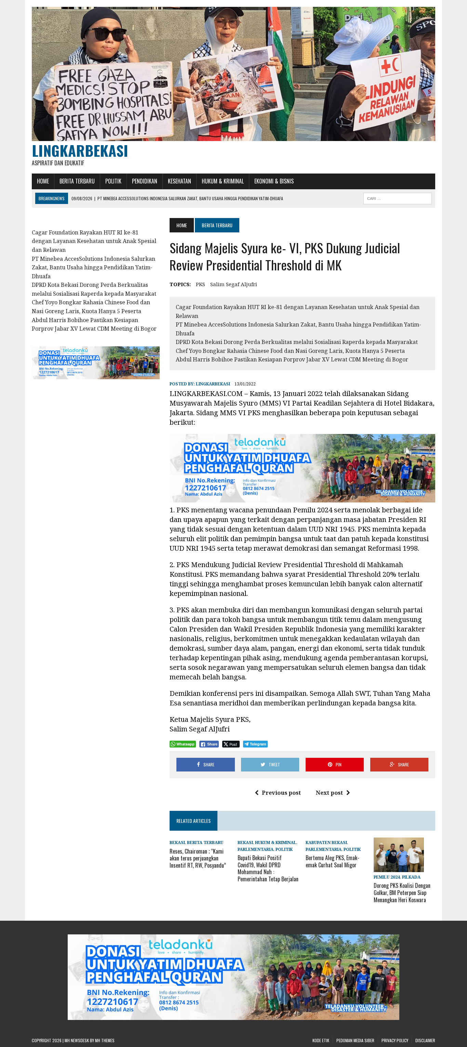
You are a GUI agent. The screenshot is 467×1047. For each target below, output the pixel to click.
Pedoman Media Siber (355, 1040)
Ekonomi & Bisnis (274, 181)
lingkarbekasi (213, 384)
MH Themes (105, 1040)
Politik (113, 181)
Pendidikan (144, 181)
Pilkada (411, 877)
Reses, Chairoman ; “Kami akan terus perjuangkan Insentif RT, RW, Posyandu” (198, 858)
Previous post (281, 792)
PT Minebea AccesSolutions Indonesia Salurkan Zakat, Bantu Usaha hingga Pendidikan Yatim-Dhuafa (93, 267)
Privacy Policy (395, 1040)
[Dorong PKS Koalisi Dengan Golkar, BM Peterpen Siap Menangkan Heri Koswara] (399, 867)
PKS (200, 284)
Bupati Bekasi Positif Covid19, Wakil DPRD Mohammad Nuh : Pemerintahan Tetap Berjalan (268, 868)
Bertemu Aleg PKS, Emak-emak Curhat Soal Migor (332, 861)
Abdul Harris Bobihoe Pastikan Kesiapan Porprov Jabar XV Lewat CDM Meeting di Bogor (292, 359)
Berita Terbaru (77, 181)
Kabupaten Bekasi (326, 842)
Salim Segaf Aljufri (233, 284)
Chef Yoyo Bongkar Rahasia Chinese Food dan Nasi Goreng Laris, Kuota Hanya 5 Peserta (290, 351)
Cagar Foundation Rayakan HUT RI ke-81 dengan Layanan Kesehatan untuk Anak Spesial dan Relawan (94, 241)
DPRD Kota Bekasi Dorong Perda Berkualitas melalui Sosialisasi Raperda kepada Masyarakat (297, 342)
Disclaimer (425, 1040)
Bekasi (177, 842)
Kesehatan (179, 181)
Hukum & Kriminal (223, 181)
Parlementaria (255, 849)
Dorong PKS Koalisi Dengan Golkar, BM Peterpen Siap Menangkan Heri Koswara (402, 892)
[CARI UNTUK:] (397, 197)
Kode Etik (320, 1040)
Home (43, 181)
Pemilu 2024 (387, 877)
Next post (329, 792)
